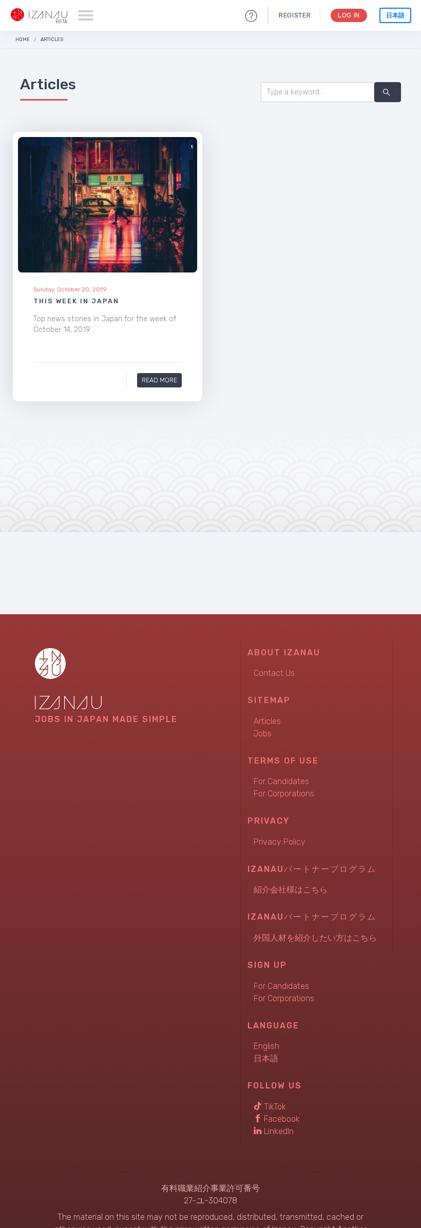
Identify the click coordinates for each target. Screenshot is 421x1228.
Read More (159, 380)
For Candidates (281, 781)
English (266, 1046)
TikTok (274, 1107)
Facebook (281, 1119)
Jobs (263, 733)
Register (295, 15)
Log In (349, 15)
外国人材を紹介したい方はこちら (315, 938)
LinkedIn (278, 1131)
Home (22, 39)
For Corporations (284, 793)
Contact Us (274, 673)
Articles (52, 39)
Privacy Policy (279, 842)
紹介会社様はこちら (291, 889)
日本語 (395, 15)
